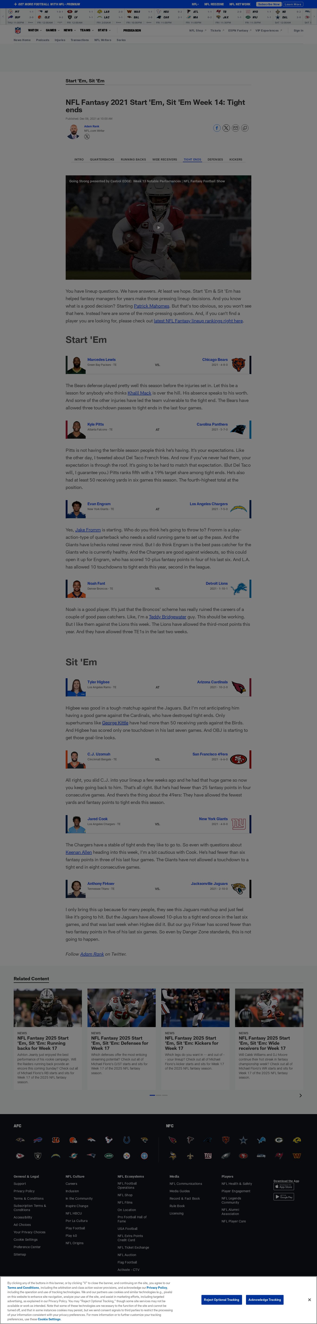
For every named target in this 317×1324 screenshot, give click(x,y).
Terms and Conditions (23, 1287)
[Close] (309, 1300)
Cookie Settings (49, 1319)
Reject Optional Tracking (221, 1300)
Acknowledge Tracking (265, 1300)
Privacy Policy (157, 1287)
